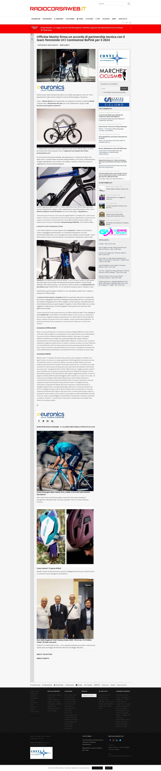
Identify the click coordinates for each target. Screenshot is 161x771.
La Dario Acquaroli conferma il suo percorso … (116, 206)
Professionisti (47, 19)
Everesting (67, 706)
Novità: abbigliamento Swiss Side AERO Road (113, 148)
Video (66, 728)
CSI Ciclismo (89, 19)
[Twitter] (120, 740)
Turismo (67, 726)
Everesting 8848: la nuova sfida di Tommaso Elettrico (112, 266)
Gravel (114, 19)
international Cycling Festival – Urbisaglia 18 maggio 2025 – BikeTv (123, 697)
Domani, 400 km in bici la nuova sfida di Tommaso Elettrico (111, 277)
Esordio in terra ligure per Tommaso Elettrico (112, 253)
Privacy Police (34, 715)
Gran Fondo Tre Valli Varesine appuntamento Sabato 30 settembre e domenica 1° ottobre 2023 (114, 259)
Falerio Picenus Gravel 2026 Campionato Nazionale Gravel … (116, 215)
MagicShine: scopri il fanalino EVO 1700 (92, 749)
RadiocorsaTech (53, 45)
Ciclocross (105, 19)
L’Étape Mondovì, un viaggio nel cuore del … (115, 198)
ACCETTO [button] (108, 768)
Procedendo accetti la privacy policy (115, 92)
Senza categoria (69, 722)
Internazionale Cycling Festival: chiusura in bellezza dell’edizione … (92, 742)
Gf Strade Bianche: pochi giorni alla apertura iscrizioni (113, 137)
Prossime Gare (35, 19)
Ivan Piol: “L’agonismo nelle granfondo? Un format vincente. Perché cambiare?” (114, 271)
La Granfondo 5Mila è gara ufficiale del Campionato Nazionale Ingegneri (111, 115)
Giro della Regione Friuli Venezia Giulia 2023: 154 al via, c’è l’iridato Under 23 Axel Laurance (64, 641)
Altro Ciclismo (68, 695)
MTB (98, 19)
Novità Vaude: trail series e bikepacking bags (113, 126)
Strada (80, 19)
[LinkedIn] (117, 740)
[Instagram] (113, 740)
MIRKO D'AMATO (64, 45)
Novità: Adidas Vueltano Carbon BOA (117, 189)
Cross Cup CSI (123, 19)
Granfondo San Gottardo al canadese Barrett (117, 223)
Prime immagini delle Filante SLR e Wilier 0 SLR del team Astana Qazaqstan (63, 493)
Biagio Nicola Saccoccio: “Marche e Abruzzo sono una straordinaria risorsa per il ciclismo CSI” (113, 161)
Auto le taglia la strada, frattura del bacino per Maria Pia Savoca (112, 248)
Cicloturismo (70, 19)
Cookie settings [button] (97, 768)
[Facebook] (110, 740)
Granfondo (59, 19)
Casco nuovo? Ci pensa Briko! (49, 568)
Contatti (101, 244)
